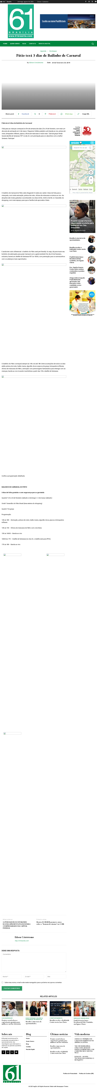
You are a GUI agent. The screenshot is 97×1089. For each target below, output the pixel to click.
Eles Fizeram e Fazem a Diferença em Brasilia (34, 1019)
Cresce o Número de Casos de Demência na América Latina (84, 1040)
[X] (92, 1)
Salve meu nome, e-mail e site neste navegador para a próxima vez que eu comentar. (33, 982)
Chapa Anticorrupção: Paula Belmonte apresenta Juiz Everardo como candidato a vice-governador (77, 282)
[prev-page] (87, 204)
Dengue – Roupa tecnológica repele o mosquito (84, 1058)
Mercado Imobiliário (81, 1018)
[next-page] (91, 204)
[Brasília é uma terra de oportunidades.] (91, 239)
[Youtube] (95, 1)
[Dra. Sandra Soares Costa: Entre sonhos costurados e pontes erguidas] (91, 270)
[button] (84, 43)
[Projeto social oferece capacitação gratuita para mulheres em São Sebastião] (82, 216)
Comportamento (56, 1018)
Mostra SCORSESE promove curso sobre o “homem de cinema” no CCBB (50, 923)
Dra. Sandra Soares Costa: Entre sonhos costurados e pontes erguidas (77, 270)
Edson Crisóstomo (36, 62)
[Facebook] (85, 1)
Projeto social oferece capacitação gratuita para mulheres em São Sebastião (82, 224)
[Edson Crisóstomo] (7, 939)
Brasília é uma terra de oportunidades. (77, 239)
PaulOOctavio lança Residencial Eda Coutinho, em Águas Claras (77, 259)
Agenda (43, 51)
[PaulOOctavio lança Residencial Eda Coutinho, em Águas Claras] (91, 259)
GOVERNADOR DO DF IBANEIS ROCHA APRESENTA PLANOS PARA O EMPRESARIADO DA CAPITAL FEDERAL (16, 925)
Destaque (53, 51)
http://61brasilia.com (22, 941)
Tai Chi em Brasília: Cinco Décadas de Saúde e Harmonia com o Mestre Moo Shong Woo (84, 1049)
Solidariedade (7, 1018)
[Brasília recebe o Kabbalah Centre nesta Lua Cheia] (91, 249)
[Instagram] (89, 1)
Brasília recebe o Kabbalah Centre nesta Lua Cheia (78, 249)
